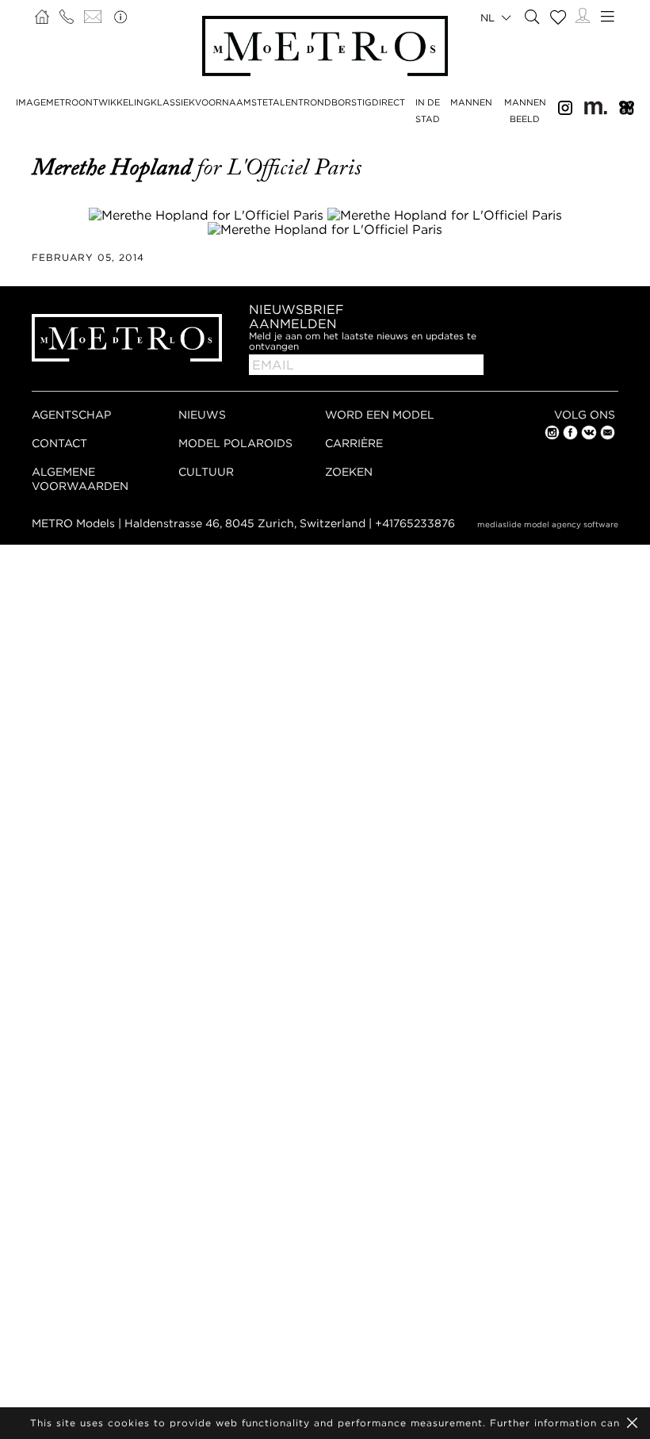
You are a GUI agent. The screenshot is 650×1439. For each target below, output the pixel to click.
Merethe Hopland (114, 167)
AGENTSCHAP (71, 414)
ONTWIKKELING (114, 102)
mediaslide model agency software (547, 524)
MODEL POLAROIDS (235, 443)
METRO (62, 102)
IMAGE (31, 102)
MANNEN (471, 102)
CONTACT (59, 443)
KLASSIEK (173, 102)
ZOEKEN (349, 471)
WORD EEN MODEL (379, 414)
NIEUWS (202, 414)
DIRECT (388, 102)
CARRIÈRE (354, 443)
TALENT (286, 102)
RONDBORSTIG (338, 102)
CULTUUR (206, 471)
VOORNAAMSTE (231, 102)
